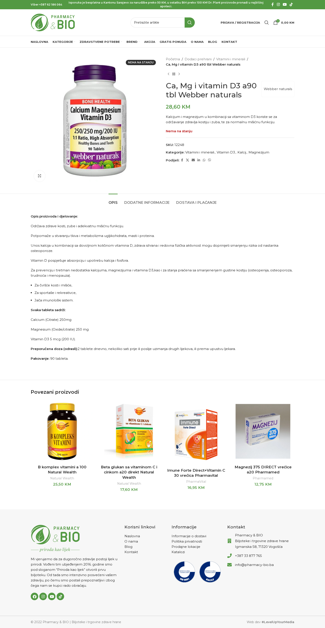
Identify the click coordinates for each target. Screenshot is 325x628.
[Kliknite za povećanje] (39, 176)
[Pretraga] (266, 22)
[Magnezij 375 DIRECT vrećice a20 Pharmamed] (263, 431)
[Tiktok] (60, 596)
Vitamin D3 (226, 152)
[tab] (113, 200)
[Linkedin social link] (198, 160)
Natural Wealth (62, 478)
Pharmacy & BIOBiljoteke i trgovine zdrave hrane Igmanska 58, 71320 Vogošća (262, 541)
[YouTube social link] (284, 4)
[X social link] (187, 160)
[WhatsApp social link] (204, 160)
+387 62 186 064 (50, 4)
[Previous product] (168, 74)
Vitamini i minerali (230, 59)
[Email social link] (193, 160)
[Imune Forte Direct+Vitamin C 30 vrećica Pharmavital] (196, 433)
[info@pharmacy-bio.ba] (229, 565)
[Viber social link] (209, 160)
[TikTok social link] (291, 4)
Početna (173, 59)
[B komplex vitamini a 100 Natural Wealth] (62, 431)
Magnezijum (259, 152)
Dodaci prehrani (198, 59)
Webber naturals (278, 89)
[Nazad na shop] (173, 74)
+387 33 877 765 (248, 556)
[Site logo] (53, 22)
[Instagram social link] (278, 4)
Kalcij (241, 152)
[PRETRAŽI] (190, 22)
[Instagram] (43, 596)
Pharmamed (263, 478)
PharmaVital (196, 482)
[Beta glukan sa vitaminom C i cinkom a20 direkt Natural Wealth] (129, 431)
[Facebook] (34, 596)
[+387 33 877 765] (229, 556)
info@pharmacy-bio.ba (254, 565)
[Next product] (179, 74)
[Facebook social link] (272, 4)
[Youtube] (51, 596)
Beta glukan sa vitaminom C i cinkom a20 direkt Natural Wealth (129, 472)
